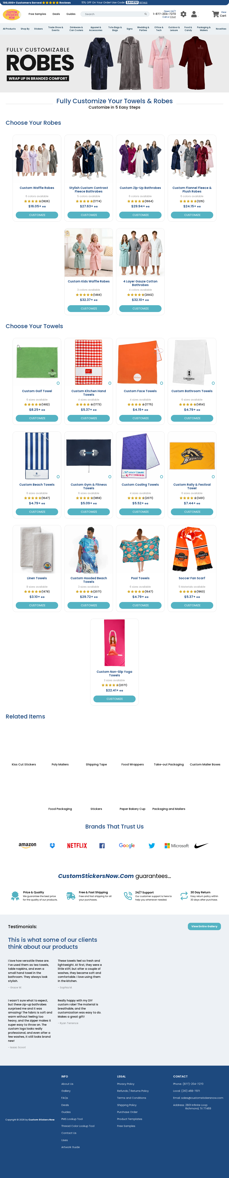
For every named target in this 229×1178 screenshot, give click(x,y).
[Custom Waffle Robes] (37, 159)
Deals (56, 14)
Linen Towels (37, 578)
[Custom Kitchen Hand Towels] (89, 362)
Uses (64, 1140)
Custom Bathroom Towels (192, 391)
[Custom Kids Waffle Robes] (89, 253)
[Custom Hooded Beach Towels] (89, 549)
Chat (173, 16)
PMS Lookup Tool (72, 1119)
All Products (9, 28)
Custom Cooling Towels (140, 484)
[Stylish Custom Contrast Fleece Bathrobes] (89, 159)
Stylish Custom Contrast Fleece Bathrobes (88, 190)
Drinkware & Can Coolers (76, 29)
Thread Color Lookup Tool (77, 1126)
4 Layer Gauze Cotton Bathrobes (140, 283)
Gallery (65, 1091)
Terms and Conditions (131, 1098)
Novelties (221, 28)
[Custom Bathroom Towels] (192, 362)
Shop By (25, 28)
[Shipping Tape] (96, 741)
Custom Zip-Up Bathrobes (140, 188)
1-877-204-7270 (164, 14)
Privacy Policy (125, 1084)
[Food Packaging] (60, 785)
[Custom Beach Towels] (37, 456)
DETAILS (143, 2)
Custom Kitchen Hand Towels (88, 393)
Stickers (38, 28)
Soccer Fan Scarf (192, 578)
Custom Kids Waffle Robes (89, 281)
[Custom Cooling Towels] (140, 456)
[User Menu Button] (183, 14)
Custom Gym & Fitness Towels (89, 486)
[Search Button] (146, 14)
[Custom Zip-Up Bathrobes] (140, 159)
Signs (130, 28)
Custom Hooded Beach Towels (88, 580)
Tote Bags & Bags (115, 29)
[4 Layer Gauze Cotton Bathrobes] (140, 253)
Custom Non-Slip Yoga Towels (114, 673)
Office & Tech (158, 29)
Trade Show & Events (55, 29)
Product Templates (129, 1119)
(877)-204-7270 (193, 1084)
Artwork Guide (70, 1147)
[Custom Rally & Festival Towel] (192, 456)
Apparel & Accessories (95, 29)
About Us (67, 1084)
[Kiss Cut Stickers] (24, 741)
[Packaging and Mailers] (169, 785)
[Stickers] (96, 785)
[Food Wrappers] (132, 741)
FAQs (64, 1098)
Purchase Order (127, 1112)
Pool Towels (140, 578)
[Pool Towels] (140, 549)
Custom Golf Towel (37, 391)
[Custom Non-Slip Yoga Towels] (115, 643)
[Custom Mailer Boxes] (205, 741)
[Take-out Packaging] (169, 741)
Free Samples (37, 14)
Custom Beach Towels (37, 484)
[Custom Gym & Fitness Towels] (89, 456)
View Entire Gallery (204, 926)
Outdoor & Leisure (174, 29)
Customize (36, 215)
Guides (70, 14)
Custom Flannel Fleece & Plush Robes (192, 190)
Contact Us (68, 1133)
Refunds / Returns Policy (133, 1091)
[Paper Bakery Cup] (132, 785)
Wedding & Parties (143, 29)
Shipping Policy (127, 1105)
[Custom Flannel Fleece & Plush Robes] (192, 159)
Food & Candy (188, 29)
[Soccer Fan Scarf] (192, 549)
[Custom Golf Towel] (37, 362)
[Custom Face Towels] (140, 362)
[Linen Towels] (37, 549)
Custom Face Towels (140, 391)
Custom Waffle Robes (37, 188)
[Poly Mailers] (60, 741)
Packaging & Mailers (204, 29)
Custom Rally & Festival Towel (192, 486)
